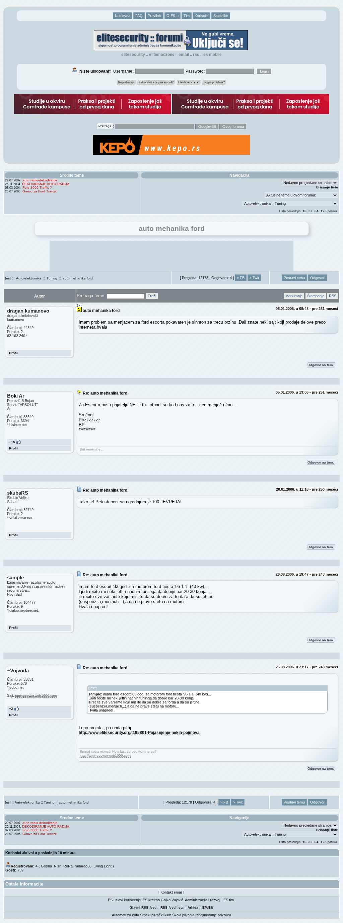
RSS (196, 54)
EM (204, 907)
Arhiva (193, 907)
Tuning (52, 278)
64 (317, 211)
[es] (8, 278)
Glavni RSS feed (143, 907)
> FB (241, 278)
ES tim (228, 900)
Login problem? (214, 82)
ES (210, 907)
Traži (152, 296)
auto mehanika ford (78, 278)
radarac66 (83, 866)
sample (94, 694)
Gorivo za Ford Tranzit (39, 191)
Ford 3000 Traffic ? (37, 187)
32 (310, 211)
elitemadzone (162, 54)
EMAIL (184, 54)
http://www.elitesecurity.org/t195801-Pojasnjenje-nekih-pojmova (139, 732)
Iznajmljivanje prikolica (213, 915)
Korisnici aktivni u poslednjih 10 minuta (40, 853)
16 (304, 211)
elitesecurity (133, 54)
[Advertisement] (171, 256)
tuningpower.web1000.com (36, 695)
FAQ (139, 16)
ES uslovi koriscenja (124, 900)
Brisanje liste (327, 187)
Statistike (220, 16)
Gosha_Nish (51, 866)
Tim (187, 16)
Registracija (126, 82)
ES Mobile (212, 54)
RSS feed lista (172, 907)
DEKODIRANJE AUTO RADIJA (45, 184)
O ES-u (172, 16)
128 (324, 211)
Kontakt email (171, 892)
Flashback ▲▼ (188, 82)
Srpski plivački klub (155, 915)
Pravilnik (154, 16)
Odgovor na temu (321, 365)
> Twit (254, 278)
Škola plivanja (183, 915)
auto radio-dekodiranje (39, 180)
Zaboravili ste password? (156, 82)
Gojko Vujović (172, 900)
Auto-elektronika (28, 278)
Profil (13, 353)
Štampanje (315, 296)
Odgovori (317, 278)
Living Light (102, 866)
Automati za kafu (125, 915)
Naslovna (122, 16)
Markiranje (293, 296)
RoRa (68, 866)
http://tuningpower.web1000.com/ (105, 755)
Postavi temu (294, 278)
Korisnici (201, 16)
